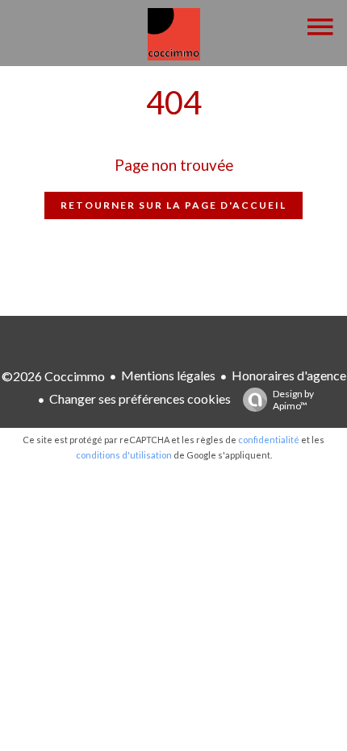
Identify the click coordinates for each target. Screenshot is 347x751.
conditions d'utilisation (124, 455)
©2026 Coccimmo (53, 376)
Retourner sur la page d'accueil (173, 205)
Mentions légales (168, 375)
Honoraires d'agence (289, 375)
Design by (293, 400)
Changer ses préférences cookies (140, 398)
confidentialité (268, 439)
